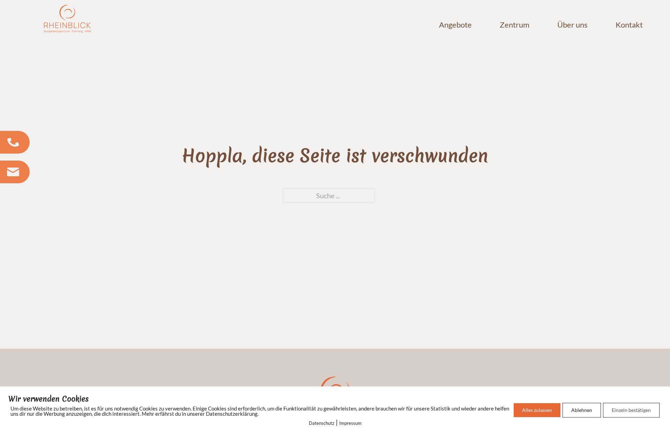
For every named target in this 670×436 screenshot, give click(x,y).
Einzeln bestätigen (631, 410)
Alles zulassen (537, 410)
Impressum (350, 423)
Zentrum (514, 25)
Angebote (455, 24)
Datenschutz (321, 423)
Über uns (572, 24)
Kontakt (629, 25)
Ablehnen (581, 410)
